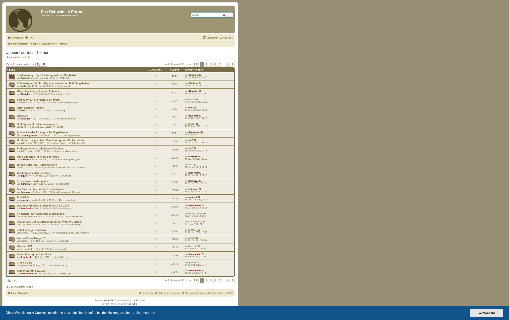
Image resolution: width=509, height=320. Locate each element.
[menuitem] (29, 37)
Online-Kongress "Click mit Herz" (37, 164)
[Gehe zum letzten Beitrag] (200, 75)
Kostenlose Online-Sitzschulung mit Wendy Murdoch (49, 221)
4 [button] (215, 64)
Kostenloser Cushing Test (33, 181)
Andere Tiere (64, 94)
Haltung (59, 127)
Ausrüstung (59, 110)
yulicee (24, 265)
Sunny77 (25, 184)
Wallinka (25, 86)
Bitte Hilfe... (24, 197)
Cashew (25, 159)
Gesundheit (65, 176)
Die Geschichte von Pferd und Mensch (40, 189)
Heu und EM (24, 246)
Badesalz (22, 115)
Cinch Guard (24, 262)
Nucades (25, 94)
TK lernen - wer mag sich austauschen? (41, 213)
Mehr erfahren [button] (145, 312)
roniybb (25, 200)
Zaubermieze (27, 224)
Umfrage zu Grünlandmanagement (38, 124)
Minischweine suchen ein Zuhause (38, 91)
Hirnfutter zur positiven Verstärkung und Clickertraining (51, 140)
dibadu (24, 241)
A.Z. (23, 143)
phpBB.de (134, 304)
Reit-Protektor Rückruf (30, 107)
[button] (196, 64)
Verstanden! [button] (487, 312)
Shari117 (25, 233)
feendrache (27, 208)
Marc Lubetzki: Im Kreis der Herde (38, 156)
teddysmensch (28, 216)
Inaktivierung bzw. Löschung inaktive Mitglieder (46, 75)
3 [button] (211, 64)
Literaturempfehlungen (67, 102)
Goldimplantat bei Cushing (33, 173)
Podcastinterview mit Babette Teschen (40, 148)
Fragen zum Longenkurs (66, 151)
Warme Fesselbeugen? (31, 238)
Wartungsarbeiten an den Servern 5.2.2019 (43, 205)
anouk (24, 102)
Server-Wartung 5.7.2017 (32, 270)
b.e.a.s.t (25, 249)
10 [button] (227, 64)
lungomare (31, 135)
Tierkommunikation (68, 200)
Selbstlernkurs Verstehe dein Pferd (38, 99)
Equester (25, 176)
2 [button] (206, 64)
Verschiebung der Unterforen (34, 254)
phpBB (109, 300)
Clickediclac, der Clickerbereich (69, 143)
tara (23, 110)
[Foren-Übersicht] (24, 19)
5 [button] (219, 64)
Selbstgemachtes (67, 118)
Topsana (25, 192)
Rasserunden (65, 86)
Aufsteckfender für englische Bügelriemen (43, 132)
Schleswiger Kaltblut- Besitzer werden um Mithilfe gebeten (53, 83)
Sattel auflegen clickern (31, 230)
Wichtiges (64, 78)
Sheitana (25, 78)
